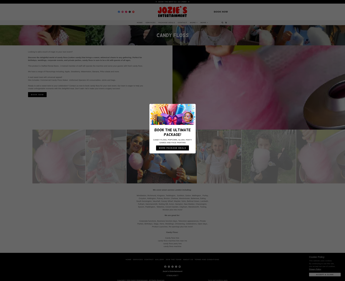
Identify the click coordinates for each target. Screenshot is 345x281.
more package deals (172, 148)
